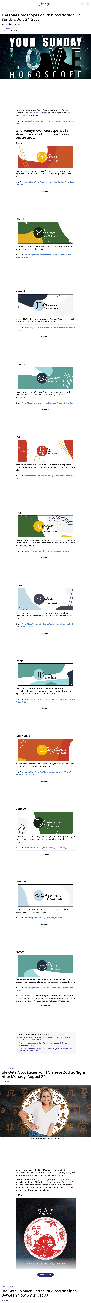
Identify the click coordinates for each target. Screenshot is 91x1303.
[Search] (81, 4)
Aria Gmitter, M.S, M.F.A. (25, 995)
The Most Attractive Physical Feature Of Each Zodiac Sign (49, 403)
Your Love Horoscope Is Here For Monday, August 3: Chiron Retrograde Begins (43, 1044)
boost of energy (65, 1179)
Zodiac (11, 11)
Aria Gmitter (6, 28)
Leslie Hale (5, 1300)
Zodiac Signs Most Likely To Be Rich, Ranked (43, 917)
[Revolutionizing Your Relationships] (45, 3)
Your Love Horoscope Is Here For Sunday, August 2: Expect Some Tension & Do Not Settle (45, 1050)
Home (3, 11)
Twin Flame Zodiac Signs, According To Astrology (45, 847)
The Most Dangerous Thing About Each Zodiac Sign (46, 551)
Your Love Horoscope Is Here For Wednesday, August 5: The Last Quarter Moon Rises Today (45, 1038)
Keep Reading (45, 1275)
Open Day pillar (63, 1182)
